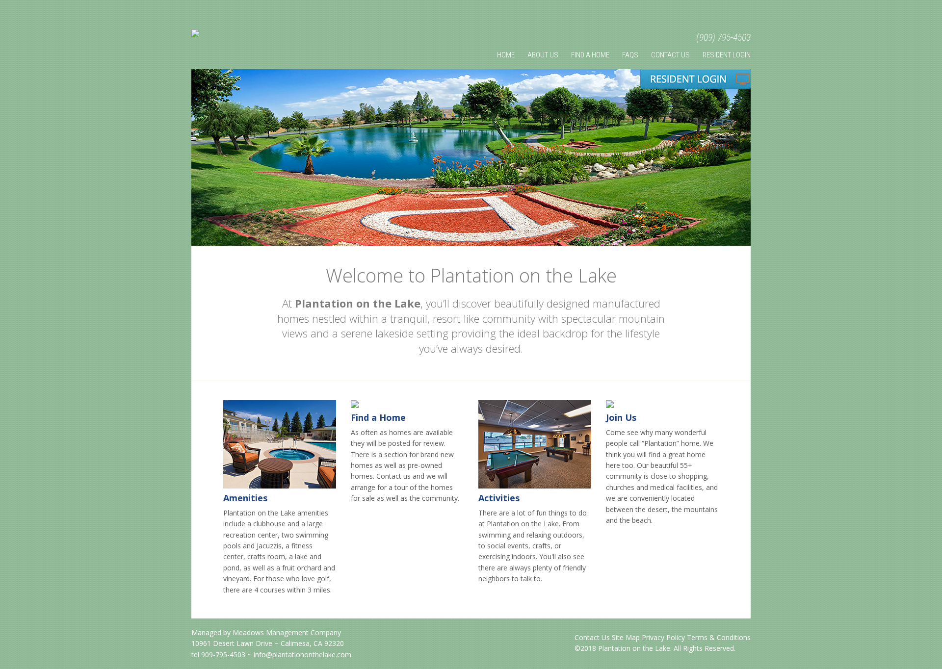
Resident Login (727, 55)
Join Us (621, 417)
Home (506, 55)
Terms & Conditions (719, 637)
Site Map (626, 637)
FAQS (630, 55)
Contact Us (670, 55)
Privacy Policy (663, 637)
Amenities (245, 498)
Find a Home (378, 417)
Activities (499, 498)
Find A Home (590, 55)
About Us (542, 55)
